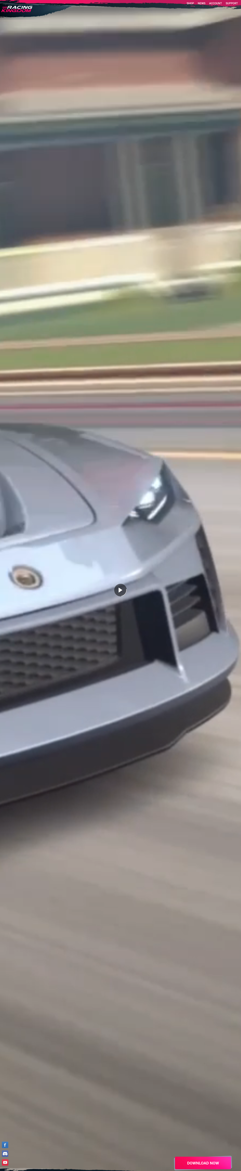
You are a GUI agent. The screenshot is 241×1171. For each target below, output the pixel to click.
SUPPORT (232, 3)
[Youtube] (5, 1163)
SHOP (190, 3)
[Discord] (5, 1154)
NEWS (201, 3)
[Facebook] (5, 1145)
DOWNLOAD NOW (203, 1163)
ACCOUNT (215, 3)
